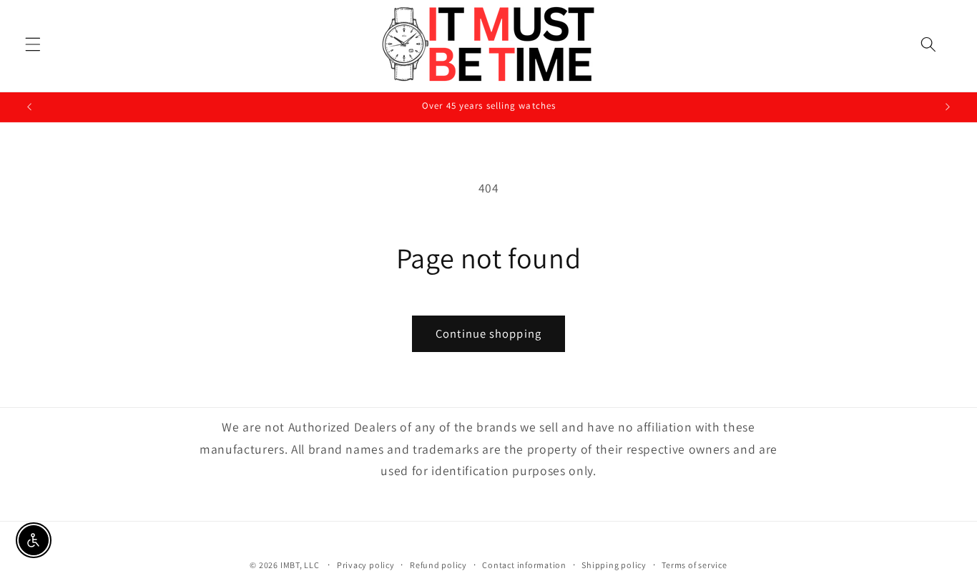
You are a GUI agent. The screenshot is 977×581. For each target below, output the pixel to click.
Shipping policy (614, 565)
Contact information (524, 565)
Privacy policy (366, 565)
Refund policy (438, 565)
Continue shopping (488, 333)
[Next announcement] (947, 107)
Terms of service (694, 565)
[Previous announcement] (29, 107)
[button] (33, 44)
